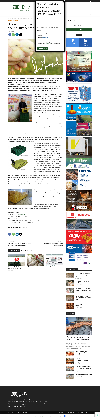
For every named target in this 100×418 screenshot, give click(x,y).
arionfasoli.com (21, 214)
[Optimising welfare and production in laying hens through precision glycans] (70, 361)
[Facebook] (88, 1)
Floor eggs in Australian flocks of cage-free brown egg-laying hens (83, 368)
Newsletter (21, 1)
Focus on (24, 14)
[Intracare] (79, 264)
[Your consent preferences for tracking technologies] (97, 415)
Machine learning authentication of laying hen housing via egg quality (78, 338)
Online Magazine (65, 14)
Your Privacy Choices (55, 416)
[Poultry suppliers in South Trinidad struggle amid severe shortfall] (70, 298)
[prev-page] (9, 271)
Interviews (15, 20)
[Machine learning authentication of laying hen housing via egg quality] (79, 326)
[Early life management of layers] (70, 376)
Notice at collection (40, 416)
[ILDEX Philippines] (79, 168)
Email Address (41, 19)
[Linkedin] (90, 1)
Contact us (75, 14)
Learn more (48, 43)
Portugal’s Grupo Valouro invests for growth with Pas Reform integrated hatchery (19, 244)
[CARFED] (79, 243)
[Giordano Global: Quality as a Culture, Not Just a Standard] (16, 260)
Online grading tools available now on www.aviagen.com (53, 244)
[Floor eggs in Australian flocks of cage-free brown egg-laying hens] (70, 368)
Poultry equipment (23, 227)
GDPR (39, 26)
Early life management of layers (83, 374)
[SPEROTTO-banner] (79, 232)
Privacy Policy (89, 412)
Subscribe (15, 1)
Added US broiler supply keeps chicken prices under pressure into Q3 (83, 275)
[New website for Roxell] (54, 260)
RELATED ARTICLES (14, 250)
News (16, 14)
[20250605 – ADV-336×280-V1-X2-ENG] (79, 71)
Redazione (68, 341)
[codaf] (79, 114)
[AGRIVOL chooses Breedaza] (35, 260)
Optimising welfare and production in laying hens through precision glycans (82, 360)
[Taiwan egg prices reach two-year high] (70, 306)
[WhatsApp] (13, 34)
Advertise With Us (28, 1)
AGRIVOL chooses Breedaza (33, 266)
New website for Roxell (51, 266)
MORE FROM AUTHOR (26, 250)
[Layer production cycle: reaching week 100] (70, 353)
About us (10, 1)
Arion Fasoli (15, 227)
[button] (90, 14)
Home (11, 14)
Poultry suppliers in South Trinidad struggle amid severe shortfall (83, 298)
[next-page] (12, 271)
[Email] (20, 34)
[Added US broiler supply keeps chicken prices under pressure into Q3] (70, 275)
